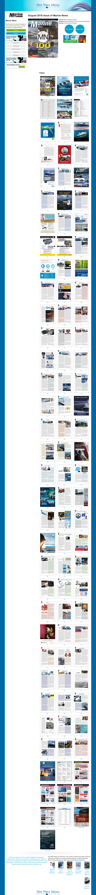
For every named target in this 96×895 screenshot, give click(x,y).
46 (81, 439)
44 (47, 439)
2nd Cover (64, 97)
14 (47, 211)
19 (81, 234)
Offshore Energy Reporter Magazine (87, 871)
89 (47, 782)
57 (64, 530)
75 (64, 667)
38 (47, 393)
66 (64, 599)
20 (47, 256)
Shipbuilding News (35, 859)
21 (64, 256)
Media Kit (16, 52)
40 (81, 393)
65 (47, 599)
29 (47, 325)
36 (64, 371)
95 (47, 827)
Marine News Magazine (61, 871)
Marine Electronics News (34, 862)
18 (64, 234)
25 (81, 279)
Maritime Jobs (38, 864)
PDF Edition (69, 29)
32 (47, 348)
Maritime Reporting (28, 861)
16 (81, 211)
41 (47, 416)
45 (64, 439)
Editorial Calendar (16, 49)
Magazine (16, 33)
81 (64, 713)
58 (81, 530)
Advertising (16, 46)
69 (64, 622)
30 (64, 325)
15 (64, 211)
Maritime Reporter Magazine (52, 871)
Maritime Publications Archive (17, 857)
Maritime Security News (22, 859)
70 (81, 622)
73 (81, 645)
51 (64, 485)
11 (47, 188)
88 (81, 759)
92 (47, 804)
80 (47, 713)
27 (64, 302)
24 (64, 279)
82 (81, 713)
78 (64, 690)
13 (81, 188)
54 (64, 508)
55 (81, 508)
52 (81, 485)
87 (64, 759)
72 (64, 645)
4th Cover (47, 850)
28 (81, 302)
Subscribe (16, 30)
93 (64, 804)
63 (64, 576)
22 (81, 256)
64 (81, 576)
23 (47, 279)
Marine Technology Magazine (78, 871)
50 (47, 485)
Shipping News (18, 861)
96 (64, 827)
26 (47, 302)
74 (47, 667)
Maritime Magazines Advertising (34, 857)
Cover (47, 97)
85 (81, 736)
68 (47, 622)
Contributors (16, 43)
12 (64, 188)
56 (47, 530)
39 (64, 393)
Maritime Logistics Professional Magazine (69, 871)
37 (81, 371)
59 (47, 553)
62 (47, 576)
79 (81, 690)
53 (47, 508)
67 (81, 599)
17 (47, 234)
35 (47, 371)
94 (81, 804)
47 (47, 462)
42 (64, 416)
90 (64, 782)
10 (81, 165)
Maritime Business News (20, 862)
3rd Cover (81, 827)
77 (47, 690)
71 (47, 645)
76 (81, 667)
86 (47, 759)
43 (81, 416)
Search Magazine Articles (13, 65)
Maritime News (11, 859)
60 (64, 553)
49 (81, 462)
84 (64, 736)
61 (81, 553)
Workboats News (39, 861)
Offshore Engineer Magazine (87, 886)
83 (47, 736)
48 (64, 462)
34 (81, 348)
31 (81, 325)
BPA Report (16, 55)
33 (64, 348)
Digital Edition (80, 29)
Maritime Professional (27, 864)
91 (81, 782)
